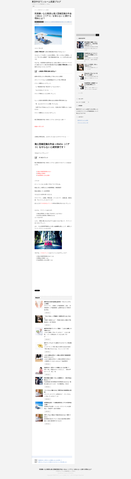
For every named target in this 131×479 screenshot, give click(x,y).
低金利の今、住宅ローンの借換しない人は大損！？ (56, 367)
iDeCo (62, 21)
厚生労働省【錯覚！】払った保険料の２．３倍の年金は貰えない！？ (90, 44)
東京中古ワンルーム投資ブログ (46, 2)
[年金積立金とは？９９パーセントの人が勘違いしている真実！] (80, 58)
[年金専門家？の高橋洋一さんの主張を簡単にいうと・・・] (80, 88)
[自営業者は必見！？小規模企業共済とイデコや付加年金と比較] (39, 408)
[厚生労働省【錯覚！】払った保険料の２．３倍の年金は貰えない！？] (39, 384)
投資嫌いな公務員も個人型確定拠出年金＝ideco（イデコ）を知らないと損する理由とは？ (65, 469)
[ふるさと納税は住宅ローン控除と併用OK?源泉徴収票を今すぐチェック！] (39, 361)
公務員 (68, 21)
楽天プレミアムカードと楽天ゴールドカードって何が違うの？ (52, 462)
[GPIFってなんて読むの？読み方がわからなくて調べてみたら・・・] (39, 421)
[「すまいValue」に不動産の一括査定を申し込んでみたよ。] (39, 322)
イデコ (65, 21)
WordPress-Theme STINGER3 (65, 473)
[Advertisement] (46, 276)
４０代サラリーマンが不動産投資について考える (65, 471)
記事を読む (48, 312)
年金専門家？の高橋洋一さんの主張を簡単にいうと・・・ (90, 84)
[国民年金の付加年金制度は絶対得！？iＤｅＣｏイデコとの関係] (39, 307)
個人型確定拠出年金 (57, 21)
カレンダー (78, 102)
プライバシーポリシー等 (83, 122)
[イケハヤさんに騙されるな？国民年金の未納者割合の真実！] (39, 396)
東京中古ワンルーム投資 (48, 21)
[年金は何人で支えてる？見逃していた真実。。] (80, 79)
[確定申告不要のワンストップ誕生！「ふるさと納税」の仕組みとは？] (39, 334)
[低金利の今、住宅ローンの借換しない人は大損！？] (39, 373)
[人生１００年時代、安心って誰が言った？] (80, 70)
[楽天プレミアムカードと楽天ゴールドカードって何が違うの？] (39, 348)
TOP (33, 6)
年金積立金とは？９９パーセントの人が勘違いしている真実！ (90, 55)
